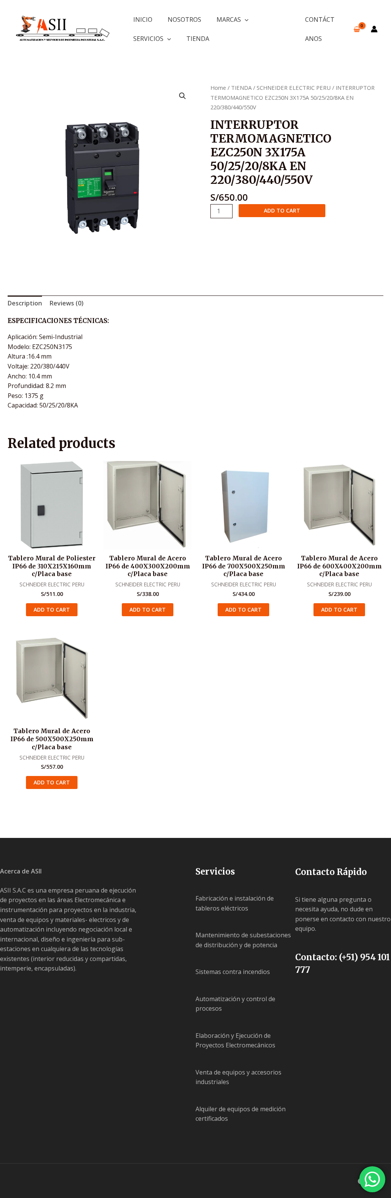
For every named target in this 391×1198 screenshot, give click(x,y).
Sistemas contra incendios (233, 971)
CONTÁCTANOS (319, 29)
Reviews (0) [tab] (67, 303)
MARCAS (229, 19)
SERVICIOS (148, 38)
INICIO (142, 19)
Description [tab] (25, 303)
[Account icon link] (374, 29)
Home (218, 87)
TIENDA (197, 38)
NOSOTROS (184, 19)
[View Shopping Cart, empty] (356, 29)
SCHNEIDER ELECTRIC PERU (294, 87)
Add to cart (282, 210)
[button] (245, 19)
